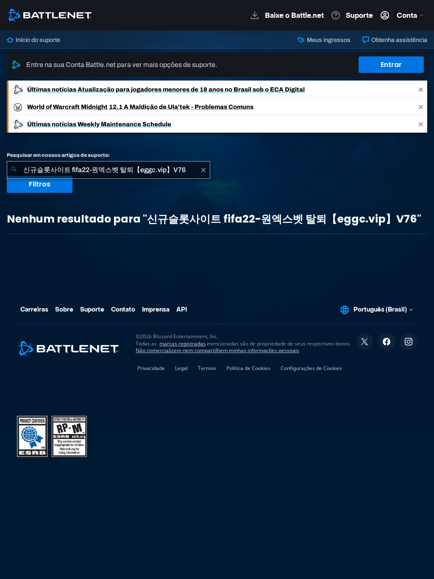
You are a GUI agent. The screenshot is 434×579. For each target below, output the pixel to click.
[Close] (421, 89)
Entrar (391, 65)
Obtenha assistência (398, 39)
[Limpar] (203, 170)
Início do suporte (37, 39)
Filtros (39, 184)
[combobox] (108, 170)
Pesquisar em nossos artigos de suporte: (58, 155)
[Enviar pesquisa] (13, 170)
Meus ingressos (328, 39)
